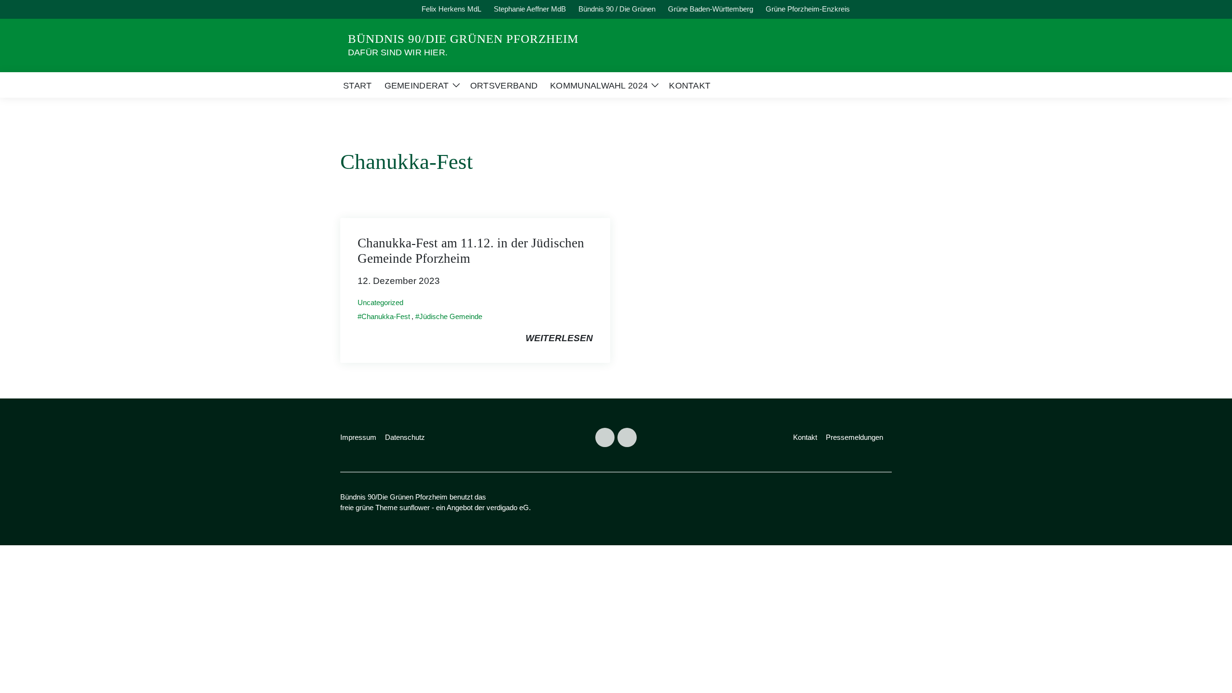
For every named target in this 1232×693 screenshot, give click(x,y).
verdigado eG (508, 507)
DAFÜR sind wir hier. (398, 52)
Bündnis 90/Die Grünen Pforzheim (463, 38)
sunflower (414, 507)
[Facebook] (605, 437)
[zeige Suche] (875, 9)
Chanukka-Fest (385, 316)
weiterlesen (559, 338)
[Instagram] (627, 437)
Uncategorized (380, 302)
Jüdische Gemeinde (450, 316)
